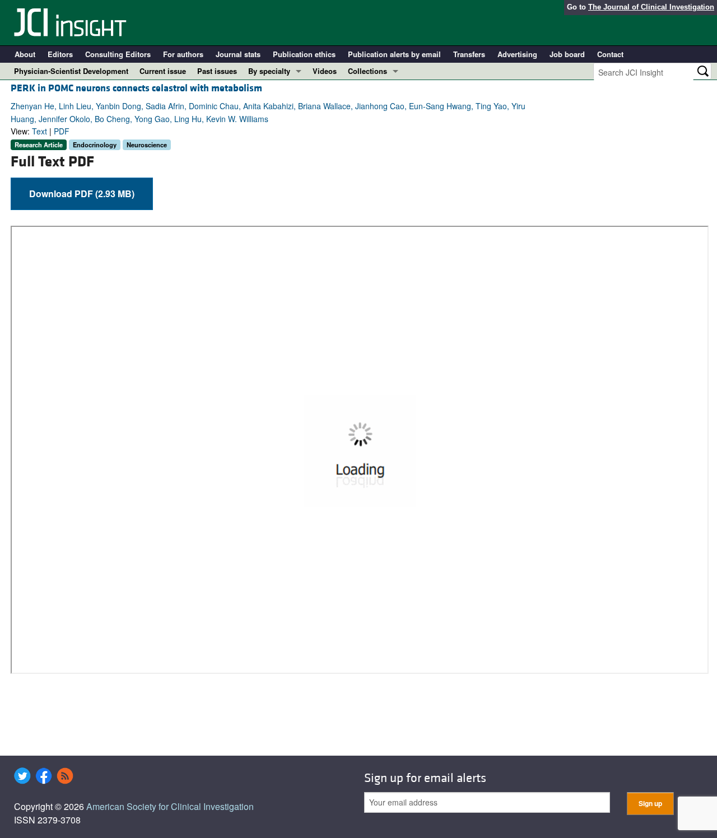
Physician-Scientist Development (71, 71)
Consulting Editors (118, 54)
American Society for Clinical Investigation (170, 806)
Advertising (517, 54)
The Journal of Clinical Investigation (651, 7)
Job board (567, 54)
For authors (183, 54)
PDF (61, 131)
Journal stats (238, 54)
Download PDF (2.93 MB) (81, 193)
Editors (60, 54)
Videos (325, 71)
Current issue (162, 71)
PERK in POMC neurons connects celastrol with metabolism (136, 88)
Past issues (217, 71)
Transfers (469, 54)
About (25, 54)
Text (39, 131)
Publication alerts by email (394, 54)
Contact (610, 54)
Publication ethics (304, 54)
